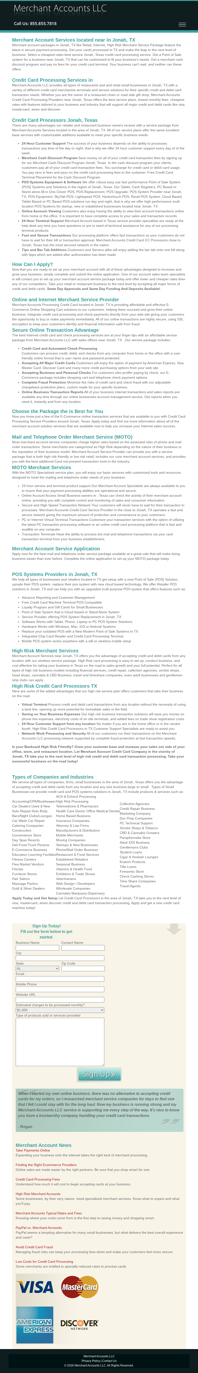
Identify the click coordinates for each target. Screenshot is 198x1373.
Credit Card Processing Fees (38, 1179)
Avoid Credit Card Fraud (34, 1247)
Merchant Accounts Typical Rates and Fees (49, 1213)
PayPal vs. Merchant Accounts (39, 1228)
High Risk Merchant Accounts (38, 1194)
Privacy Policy (91, 1361)
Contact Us (109, 1361)
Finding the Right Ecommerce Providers (46, 1165)
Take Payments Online (33, 1150)
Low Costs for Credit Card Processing (44, 1261)
